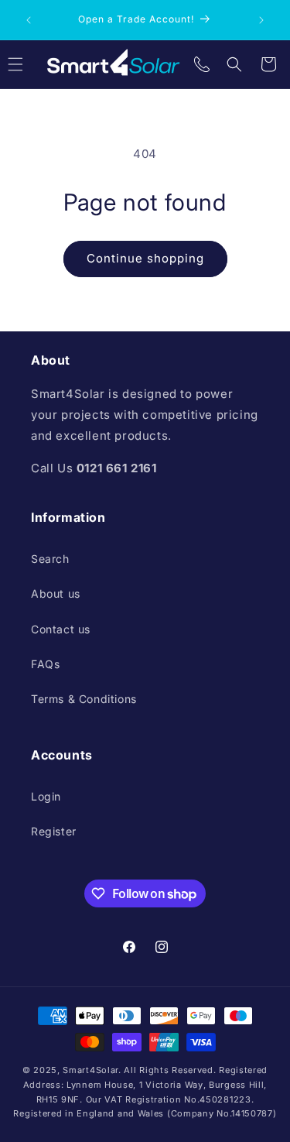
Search (50, 558)
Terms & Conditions (84, 698)
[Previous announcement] (29, 20)
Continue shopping (145, 258)
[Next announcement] (261, 20)
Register (54, 831)
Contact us (60, 629)
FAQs (45, 663)
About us (55, 593)
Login (46, 796)
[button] (234, 64)
